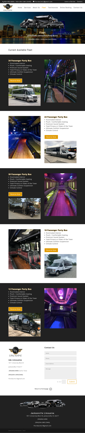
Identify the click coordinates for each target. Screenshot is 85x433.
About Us (36, 8)
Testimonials (53, 8)
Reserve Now (15, 80)
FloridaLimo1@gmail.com (42, 426)
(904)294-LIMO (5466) (42, 422)
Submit (72, 382)
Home (20, 8)
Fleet (44, 8)
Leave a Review (70, 1)
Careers (80, 1)
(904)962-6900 (42, 419)
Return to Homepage (41, 389)
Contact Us (78, 8)
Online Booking (66, 8)
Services (27, 8)
